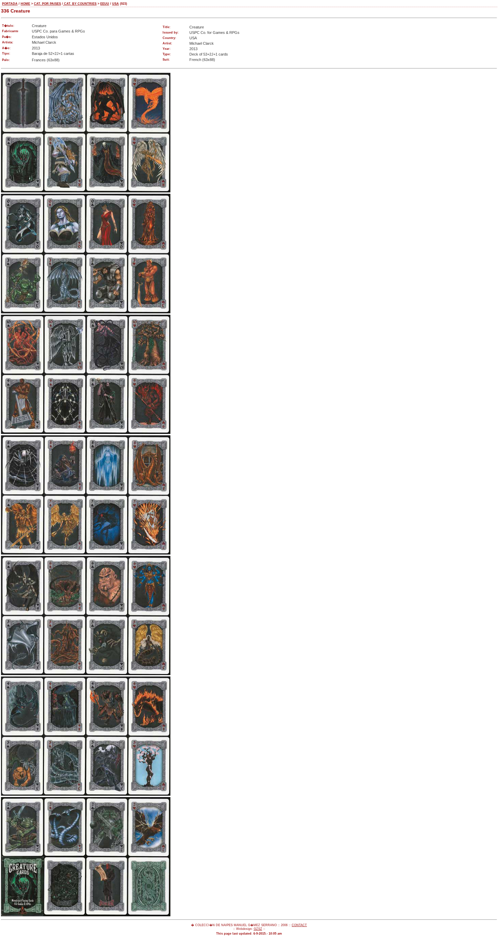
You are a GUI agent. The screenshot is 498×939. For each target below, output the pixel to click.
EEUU (104, 3)
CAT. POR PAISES (47, 3)
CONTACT (299, 925)
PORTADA (10, 3)
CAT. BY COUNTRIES (80, 3)
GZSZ (258, 929)
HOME (25, 3)
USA (115, 3)
